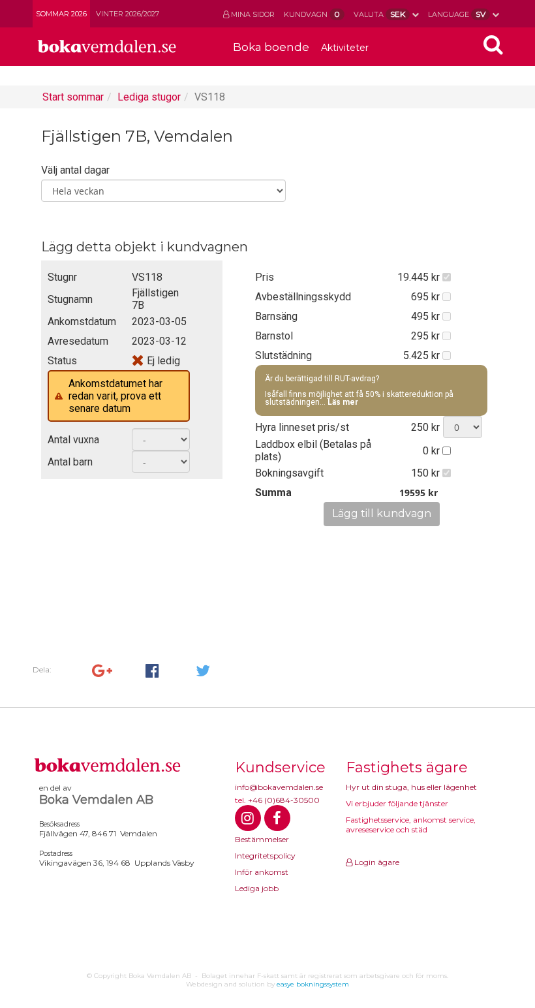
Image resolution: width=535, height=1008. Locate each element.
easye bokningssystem (313, 984)
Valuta (379, 14)
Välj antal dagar (75, 170)
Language (456, 14)
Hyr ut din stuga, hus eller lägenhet (411, 787)
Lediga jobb (257, 888)
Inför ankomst (261, 872)
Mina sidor (252, 14)
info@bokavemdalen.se (279, 787)
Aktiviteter (345, 48)
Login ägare (375, 862)
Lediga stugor (149, 97)
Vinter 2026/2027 (127, 13)
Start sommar (73, 97)
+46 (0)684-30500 (284, 800)
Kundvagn (312, 14)
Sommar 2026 (61, 13)
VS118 (209, 97)
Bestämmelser (262, 839)
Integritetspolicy (265, 855)
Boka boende (271, 47)
